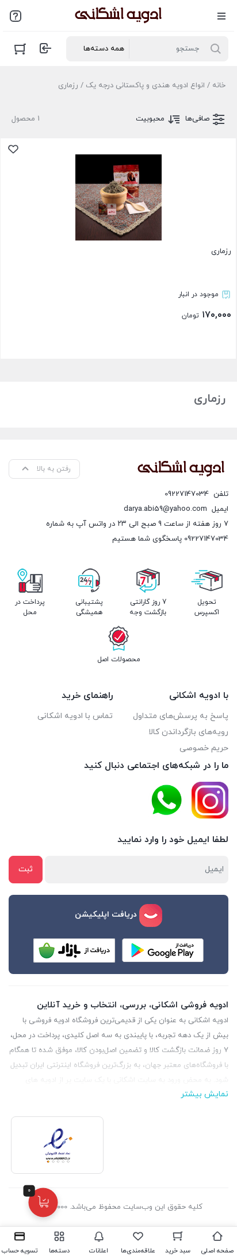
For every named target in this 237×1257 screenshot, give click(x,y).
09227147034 (187, 494)
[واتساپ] (166, 800)
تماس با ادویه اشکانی (75, 716)
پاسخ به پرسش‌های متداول (180, 716)
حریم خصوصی (203, 748)
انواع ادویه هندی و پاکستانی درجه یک (145, 85)
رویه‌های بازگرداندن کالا (188, 732)
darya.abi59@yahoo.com (165, 509)
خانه (218, 85)
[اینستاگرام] (210, 800)
